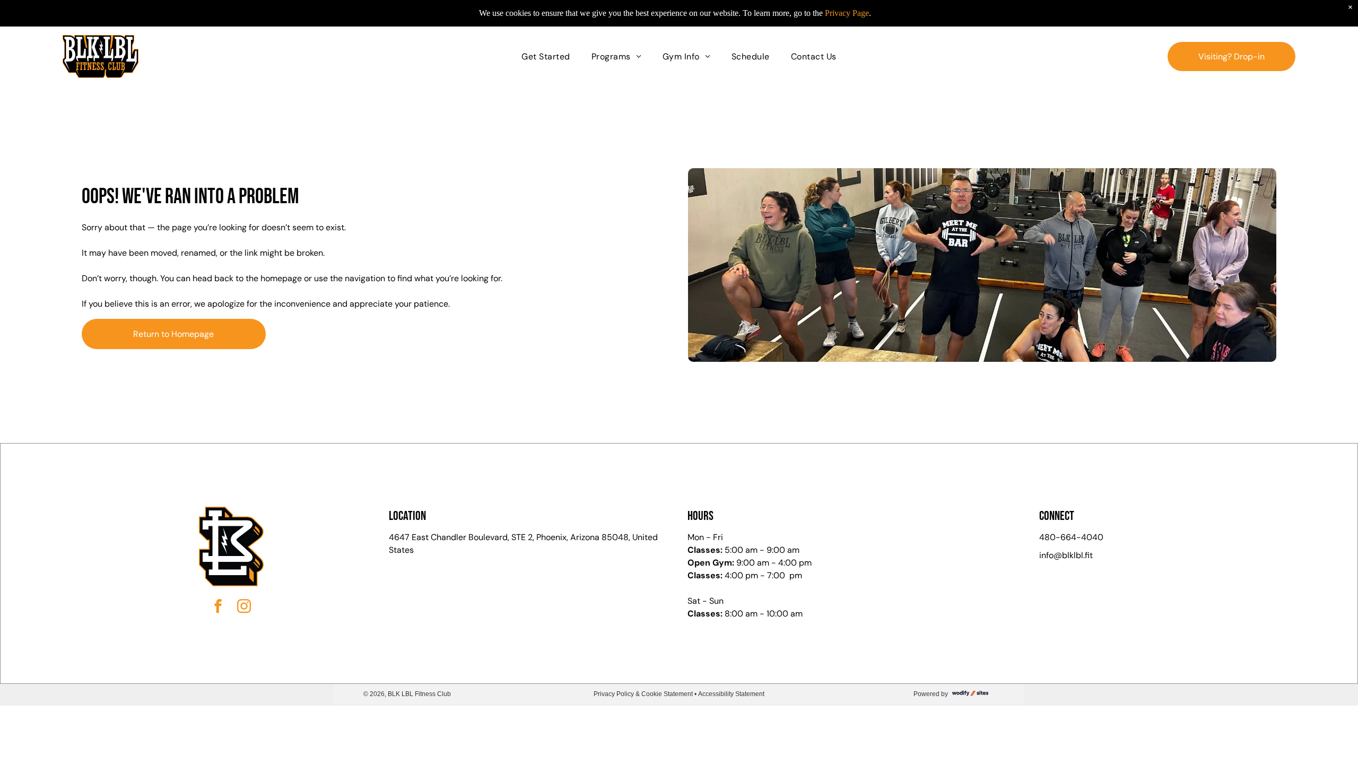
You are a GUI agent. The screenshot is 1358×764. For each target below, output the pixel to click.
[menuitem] (545, 56)
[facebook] (218, 608)
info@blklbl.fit (1066, 555)
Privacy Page (847, 13)
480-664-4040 (1071, 537)
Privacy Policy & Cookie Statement (643, 694)
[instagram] (244, 608)
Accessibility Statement (731, 694)
